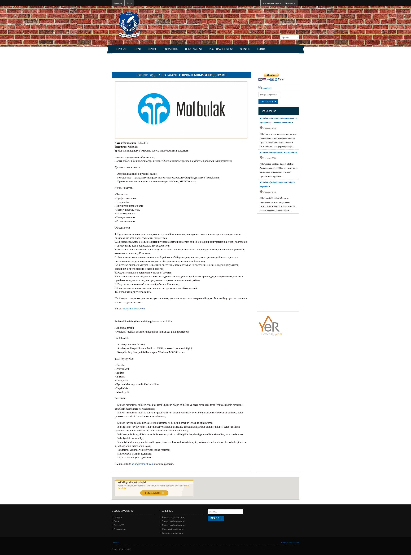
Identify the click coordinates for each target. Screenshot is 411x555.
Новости (118, 517)
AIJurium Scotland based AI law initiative (278, 152)
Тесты (129, 3)
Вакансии (118, 3)
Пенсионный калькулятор (174, 525)
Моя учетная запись (271, 3)
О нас (137, 49)
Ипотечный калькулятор (173, 517)
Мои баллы (290, 3)
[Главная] (129, 24)
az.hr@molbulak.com (134, 308)
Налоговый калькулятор (173, 529)
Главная (121, 49)
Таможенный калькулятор (174, 521)
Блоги (116, 521)
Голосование (120, 529)
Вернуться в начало (290, 542)
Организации (193, 49)
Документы (171, 49)
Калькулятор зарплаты (172, 533)
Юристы (245, 49)
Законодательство (221, 49)
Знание (152, 49)
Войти (261, 49)
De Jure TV (119, 525)
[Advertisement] (170, 61)
